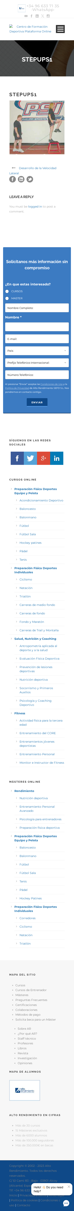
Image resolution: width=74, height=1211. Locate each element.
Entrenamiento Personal (37, 754)
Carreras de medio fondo (37, 605)
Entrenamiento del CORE (38, 733)
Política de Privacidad (17, 388)
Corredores (28, 918)
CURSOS (17, 291)
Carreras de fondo (32, 613)
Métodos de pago (27, 1014)
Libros (22, 1048)
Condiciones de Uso (51, 384)
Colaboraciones (26, 1010)
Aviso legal (56, 1195)
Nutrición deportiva (34, 679)
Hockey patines (31, 543)
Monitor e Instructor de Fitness (42, 763)
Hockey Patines (31, 898)
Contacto (23, 1205)
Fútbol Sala (28, 534)
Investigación (27, 1058)
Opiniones (25, 1063)
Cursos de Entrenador (31, 990)
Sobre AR (24, 1029)
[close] (69, 1186)
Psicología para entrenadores (40, 819)
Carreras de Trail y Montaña (39, 630)
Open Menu (60, 29)
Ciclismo (26, 579)
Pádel (24, 551)
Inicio (13, 1195)
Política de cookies (24, 1200)
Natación (26, 588)
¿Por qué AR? (27, 1033)
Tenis (23, 560)
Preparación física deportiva (40, 828)
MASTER (16, 298)
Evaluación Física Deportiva (39, 658)
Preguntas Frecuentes (31, 1000)
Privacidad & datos (33, 1195)
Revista (23, 1053)
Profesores (25, 1043)
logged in (35, 206)
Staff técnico (27, 1038)
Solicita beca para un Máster (35, 1019)
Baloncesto (28, 509)
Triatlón (25, 596)
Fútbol (24, 526)
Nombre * (13, 317)
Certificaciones (26, 1005)
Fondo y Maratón (32, 622)
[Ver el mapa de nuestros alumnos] (24, 1090)
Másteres (21, 995)
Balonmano (28, 517)
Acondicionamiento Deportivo (41, 500)
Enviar (37, 402)
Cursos (20, 985)
